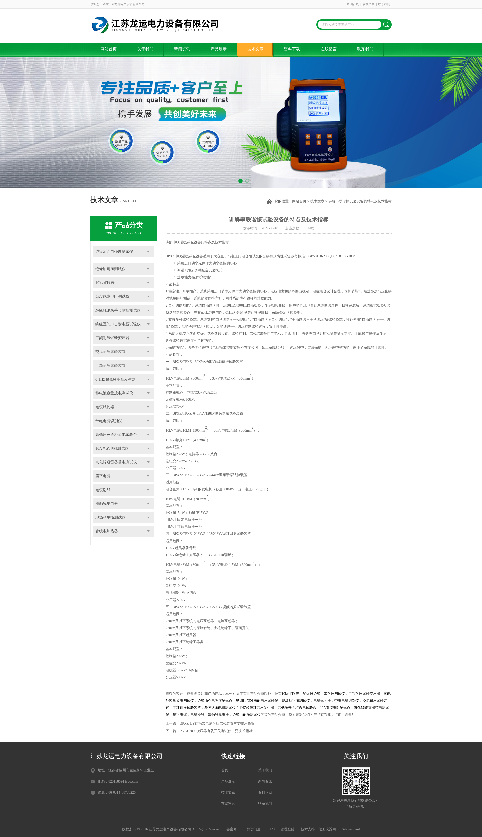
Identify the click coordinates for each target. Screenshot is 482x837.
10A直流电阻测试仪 (112, 448)
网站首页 (109, 49)
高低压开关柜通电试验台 (116, 435)
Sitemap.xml (351, 829)
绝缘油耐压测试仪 (110, 269)
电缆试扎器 (104, 407)
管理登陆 (288, 829)
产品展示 (219, 49)
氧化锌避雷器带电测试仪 (116, 462)
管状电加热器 (106, 531)
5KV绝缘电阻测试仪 (112, 296)
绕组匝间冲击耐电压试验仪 (118, 324)
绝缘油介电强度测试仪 (114, 252)
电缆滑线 (102, 490)
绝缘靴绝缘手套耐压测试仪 (118, 310)
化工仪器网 (327, 829)
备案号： (233, 829)
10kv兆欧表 (105, 283)
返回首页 (353, 4)
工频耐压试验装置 (110, 366)
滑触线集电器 (106, 504)
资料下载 (292, 49)
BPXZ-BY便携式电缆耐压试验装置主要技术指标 (217, 723)
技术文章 (255, 49)
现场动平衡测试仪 (110, 517)
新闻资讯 (182, 49)
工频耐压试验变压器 (112, 338)
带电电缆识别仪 (108, 421)
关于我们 (145, 49)
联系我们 (384, 4)
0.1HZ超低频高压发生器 (115, 379)
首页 (224, 770)
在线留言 (369, 4)
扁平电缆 (102, 476)
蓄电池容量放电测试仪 (114, 393)
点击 (148, 251)
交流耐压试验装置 (110, 352)
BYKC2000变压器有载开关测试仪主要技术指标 (216, 731)
